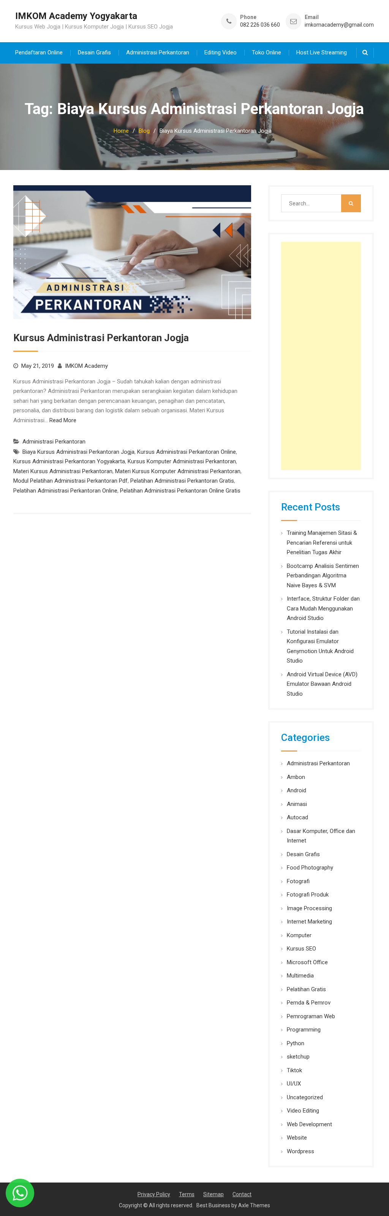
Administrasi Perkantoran (157, 52)
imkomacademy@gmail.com (339, 25)
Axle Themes (254, 1205)
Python (295, 1043)
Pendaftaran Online (39, 52)
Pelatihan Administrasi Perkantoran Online (65, 490)
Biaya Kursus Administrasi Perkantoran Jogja (78, 451)
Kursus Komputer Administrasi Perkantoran (182, 461)
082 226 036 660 (260, 25)
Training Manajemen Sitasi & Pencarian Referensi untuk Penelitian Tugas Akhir (322, 542)
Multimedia (300, 975)
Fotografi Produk (308, 894)
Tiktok (294, 1070)
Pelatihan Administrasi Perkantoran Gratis (182, 480)
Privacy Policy (154, 1194)
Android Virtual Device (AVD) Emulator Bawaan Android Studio (322, 684)
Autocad (297, 817)
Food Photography (310, 867)
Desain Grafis (94, 52)
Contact (241, 1194)
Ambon (296, 777)
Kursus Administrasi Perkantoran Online (186, 451)
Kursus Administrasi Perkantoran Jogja (101, 337)
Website (297, 1137)
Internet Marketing (309, 921)
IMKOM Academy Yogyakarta (76, 16)
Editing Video (220, 52)
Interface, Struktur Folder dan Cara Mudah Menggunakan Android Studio (323, 608)
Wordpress (300, 1151)
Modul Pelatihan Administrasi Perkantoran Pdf (70, 480)
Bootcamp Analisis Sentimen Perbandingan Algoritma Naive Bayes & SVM (323, 576)
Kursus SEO (301, 948)
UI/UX (294, 1083)
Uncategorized (305, 1097)
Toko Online (266, 52)
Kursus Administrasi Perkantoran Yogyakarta (69, 461)
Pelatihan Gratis (306, 989)
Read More (62, 420)
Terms (186, 1194)
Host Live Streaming (321, 52)
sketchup (298, 1056)
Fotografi (298, 881)
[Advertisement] (321, 356)
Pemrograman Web (311, 1016)
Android (296, 790)
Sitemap (213, 1194)
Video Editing (303, 1110)
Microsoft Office (307, 962)
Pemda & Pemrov (308, 1002)
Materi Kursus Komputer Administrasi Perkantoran (177, 471)
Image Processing (309, 908)
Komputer (299, 935)
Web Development (309, 1124)
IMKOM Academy (86, 365)
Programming (304, 1029)
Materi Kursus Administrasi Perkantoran (62, 471)
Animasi (297, 804)
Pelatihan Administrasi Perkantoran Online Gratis (180, 490)
